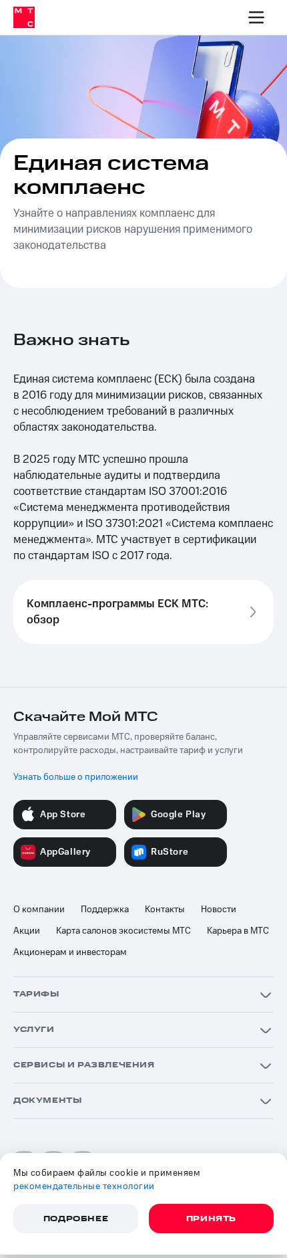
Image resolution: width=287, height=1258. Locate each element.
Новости (218, 909)
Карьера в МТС (238, 931)
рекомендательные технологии (84, 1186)
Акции (26, 931)
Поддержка (105, 909)
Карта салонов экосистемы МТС (123, 931)
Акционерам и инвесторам (70, 952)
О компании (39, 909)
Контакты (165, 909)
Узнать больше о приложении (75, 777)
